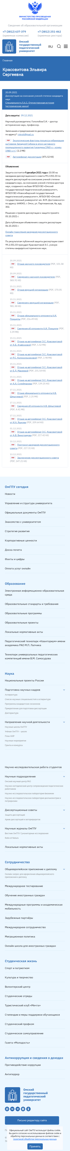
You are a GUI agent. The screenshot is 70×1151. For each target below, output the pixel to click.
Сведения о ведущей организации (35, 302)
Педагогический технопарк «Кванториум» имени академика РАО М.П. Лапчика (35, 643)
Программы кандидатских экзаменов (22, 704)
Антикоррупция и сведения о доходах (34, 1058)
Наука (9, 673)
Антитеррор (12, 1074)
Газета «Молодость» (17, 1042)
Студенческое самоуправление (24, 1033)
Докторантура (11, 713)
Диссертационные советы (21, 810)
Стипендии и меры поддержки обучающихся (32, 1014)
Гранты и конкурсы (14, 745)
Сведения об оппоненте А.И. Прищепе (37, 328)
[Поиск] (59, 46)
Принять (35, 1146)
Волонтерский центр (17, 986)
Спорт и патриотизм (17, 968)
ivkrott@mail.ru (26, 134)
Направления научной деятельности (27, 722)
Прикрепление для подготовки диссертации (26, 708)
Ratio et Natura (12, 838)
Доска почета (13, 549)
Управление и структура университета (28, 503)
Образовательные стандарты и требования (31, 604)
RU (50, 47)
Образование (15, 583)
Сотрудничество (17, 862)
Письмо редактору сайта (32, 1120)
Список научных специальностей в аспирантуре (28, 699)
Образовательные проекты (21, 622)
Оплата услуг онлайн (17, 568)
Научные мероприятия (15, 741)
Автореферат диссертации (27, 156)
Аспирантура (11, 695)
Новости (10, 493)
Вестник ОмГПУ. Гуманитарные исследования (26, 833)
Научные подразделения (20, 776)
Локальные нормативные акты (24, 631)
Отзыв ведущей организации (32, 289)
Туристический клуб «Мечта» (23, 1005)
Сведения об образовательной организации (35, 25)
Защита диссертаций (15, 815)
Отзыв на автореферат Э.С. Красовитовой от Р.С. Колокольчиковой (36, 356)
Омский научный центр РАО (18, 781)
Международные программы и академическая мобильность (34, 906)
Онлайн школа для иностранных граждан (30, 945)
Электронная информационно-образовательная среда (34, 592)
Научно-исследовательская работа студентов (33, 767)
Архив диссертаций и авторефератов (22, 819)
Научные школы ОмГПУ (16, 727)
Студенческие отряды (18, 996)
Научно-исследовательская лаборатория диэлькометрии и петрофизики (33, 799)
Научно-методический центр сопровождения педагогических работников (34, 787)
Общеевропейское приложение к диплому (31, 869)
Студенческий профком (19, 1024)
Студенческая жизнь (21, 961)
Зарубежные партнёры (19, 917)
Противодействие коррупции (23, 1064)
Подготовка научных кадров (22, 689)
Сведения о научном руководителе (36, 276)
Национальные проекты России (24, 680)
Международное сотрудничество (25, 927)
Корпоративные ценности (21, 540)
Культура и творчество (19, 977)
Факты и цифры (15, 559)
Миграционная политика (20, 936)
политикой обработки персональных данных (34, 1139)
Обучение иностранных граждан (25, 895)
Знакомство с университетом (23, 521)
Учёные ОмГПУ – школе (16, 731)
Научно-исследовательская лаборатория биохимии (29, 793)
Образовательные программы (23, 613)
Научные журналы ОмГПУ (20, 828)
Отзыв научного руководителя (33, 263)
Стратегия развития (17, 531)
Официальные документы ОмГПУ (25, 512)
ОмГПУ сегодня (16, 487)
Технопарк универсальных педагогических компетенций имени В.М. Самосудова (31, 656)
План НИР (9, 736)
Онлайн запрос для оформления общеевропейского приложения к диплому (29, 875)
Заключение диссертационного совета (38, 457)
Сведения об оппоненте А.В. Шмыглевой (39, 406)
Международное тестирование (24, 886)
